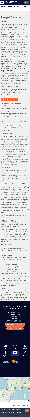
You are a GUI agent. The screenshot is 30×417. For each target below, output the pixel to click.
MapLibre (25, 400)
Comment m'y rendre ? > (20, 405)
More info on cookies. (20, 299)
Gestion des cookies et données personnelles (9, 415)
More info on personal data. (20, 275)
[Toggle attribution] (28, 401)
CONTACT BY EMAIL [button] (10, 99)
